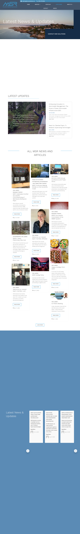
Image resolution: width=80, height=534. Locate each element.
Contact (45, 8)
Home (28, 4)
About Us (69, 4)
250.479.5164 (41, 1)
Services (37, 4)
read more (51, 119)
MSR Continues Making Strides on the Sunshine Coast (40, 187)
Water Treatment (42, 183)
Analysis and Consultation (37, 179)
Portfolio (48, 4)
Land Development (44, 181)
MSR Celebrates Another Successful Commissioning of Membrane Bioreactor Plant (20, 197)
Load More (40, 325)
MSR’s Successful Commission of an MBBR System (57, 217)
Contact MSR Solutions (56, 34)
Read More (17, 214)
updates (17, 190)
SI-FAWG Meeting (57, 303)
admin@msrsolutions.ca (28, 1)
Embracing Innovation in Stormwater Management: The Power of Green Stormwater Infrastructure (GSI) (24, 117)
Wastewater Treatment (17, 192)
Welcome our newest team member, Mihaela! (39, 237)
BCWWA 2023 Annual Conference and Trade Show (59, 179)
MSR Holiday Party (38, 275)
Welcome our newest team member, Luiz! (19, 290)
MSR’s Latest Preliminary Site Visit (19, 239)
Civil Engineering (35, 181)
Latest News (59, 4)
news (14, 190)
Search (55, 8)
